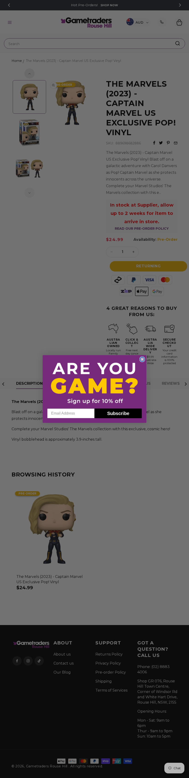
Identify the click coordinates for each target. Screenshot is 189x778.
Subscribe (118, 413)
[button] (94, 383)
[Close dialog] (142, 359)
